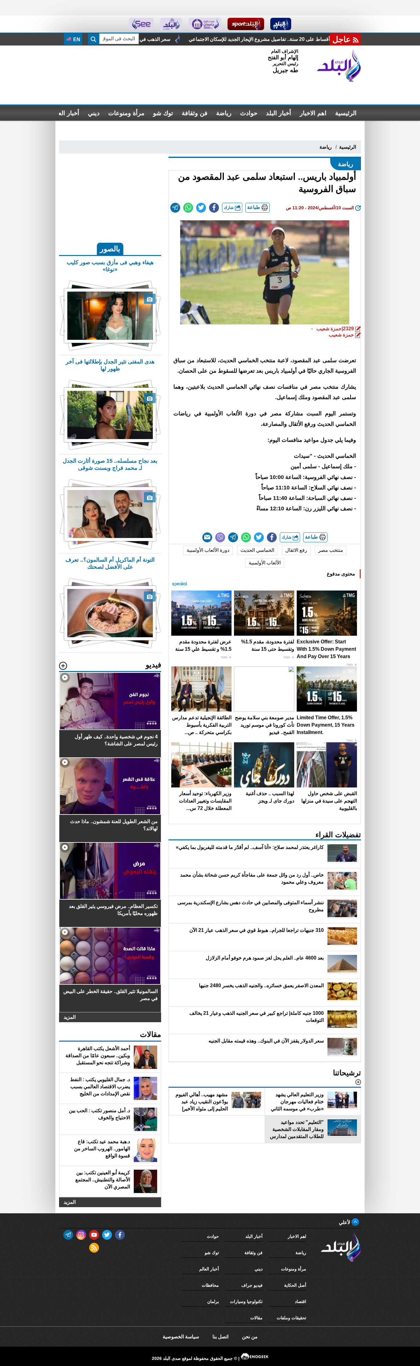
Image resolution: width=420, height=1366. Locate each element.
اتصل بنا (220, 1336)
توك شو (163, 113)
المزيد (70, 1017)
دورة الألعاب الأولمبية (208, 550)
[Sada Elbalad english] (141, 24)
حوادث (248, 113)
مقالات (256, 1317)
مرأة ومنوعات (126, 113)
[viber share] (220, 537)
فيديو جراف (252, 1285)
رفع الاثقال (296, 550)
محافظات (210, 1285)
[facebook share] (214, 208)
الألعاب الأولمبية (265, 562)
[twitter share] (201, 208)
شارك (229, 207)
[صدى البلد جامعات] (204, 24)
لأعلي (345, 1222)
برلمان (213, 1301)
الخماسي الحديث (257, 550)
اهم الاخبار (313, 113)
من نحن (250, 1336)
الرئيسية (346, 113)
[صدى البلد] (339, 65)
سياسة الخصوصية (181, 1336)
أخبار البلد (278, 113)
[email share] (175, 208)
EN (76, 39)
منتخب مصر (330, 550)
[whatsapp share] (188, 208)
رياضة (224, 113)
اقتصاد (300, 1301)
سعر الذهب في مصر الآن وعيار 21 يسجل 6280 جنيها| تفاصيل (186, 39)
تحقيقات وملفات (291, 1317)
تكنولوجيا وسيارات (246, 1301)
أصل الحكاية (295, 1285)
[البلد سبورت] (246, 24)
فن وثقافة (195, 113)
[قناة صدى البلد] (280, 24)
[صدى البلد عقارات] (171, 24)
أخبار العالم (65, 113)
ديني (94, 113)
